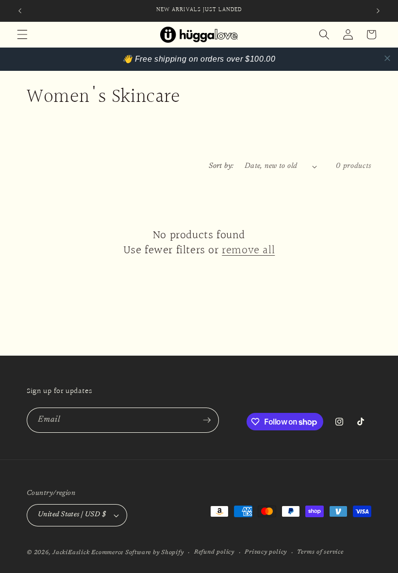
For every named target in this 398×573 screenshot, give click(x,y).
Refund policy (214, 552)
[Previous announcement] (20, 10)
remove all (248, 250)
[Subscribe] (206, 420)
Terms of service (320, 552)
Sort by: (221, 166)
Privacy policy (266, 552)
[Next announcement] (378, 10)
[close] (387, 58)
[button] (22, 34)
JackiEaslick (70, 553)
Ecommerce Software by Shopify (137, 553)
